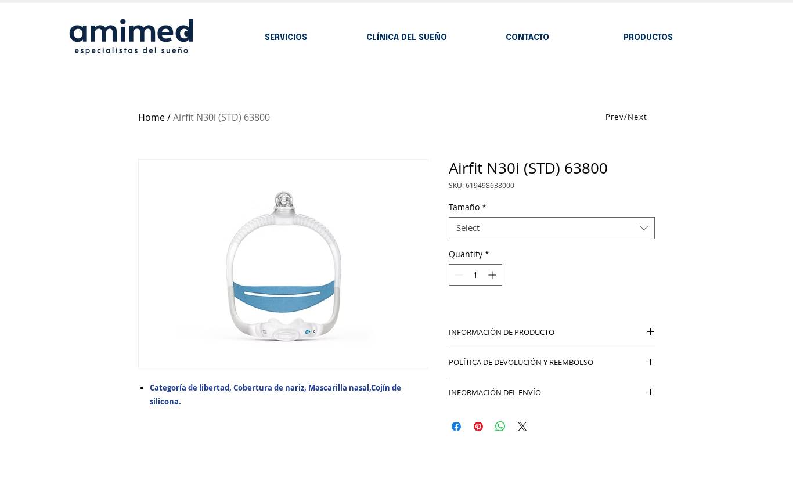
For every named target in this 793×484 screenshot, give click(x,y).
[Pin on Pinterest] (478, 427)
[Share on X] (522, 427)
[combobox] (552, 228)
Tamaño (467, 207)
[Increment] (493, 275)
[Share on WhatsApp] (500, 427)
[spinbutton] (475, 275)
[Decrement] (457, 275)
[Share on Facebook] (456, 427)
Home (151, 117)
